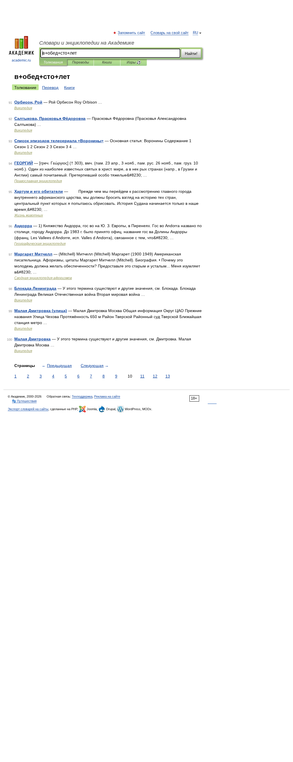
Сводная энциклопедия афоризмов (43, 278)
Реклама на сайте (107, 396)
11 (142, 376)
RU (195, 33)
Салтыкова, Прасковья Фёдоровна (50, 118)
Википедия (23, 108)
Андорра (23, 225)
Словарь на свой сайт (170, 33)
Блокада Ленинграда (35, 288)
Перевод (50, 87)
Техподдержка (82, 396)
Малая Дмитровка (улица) (40, 310)
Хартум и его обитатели (38, 191)
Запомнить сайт (131, 33)
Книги (107, 62)
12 (155, 376)
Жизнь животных (28, 215)
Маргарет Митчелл (33, 254)
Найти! (191, 53)
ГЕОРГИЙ (23, 163)
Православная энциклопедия (38, 181)
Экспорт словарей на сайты (28, 409)
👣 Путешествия (24, 401)
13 (167, 376)
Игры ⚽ (134, 62)
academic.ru (21, 60)
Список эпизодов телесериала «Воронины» (59, 140)
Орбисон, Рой (28, 102)
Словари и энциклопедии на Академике (86, 43)
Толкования (53, 62)
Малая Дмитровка (32, 339)
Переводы (80, 62)
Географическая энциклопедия (40, 244)
